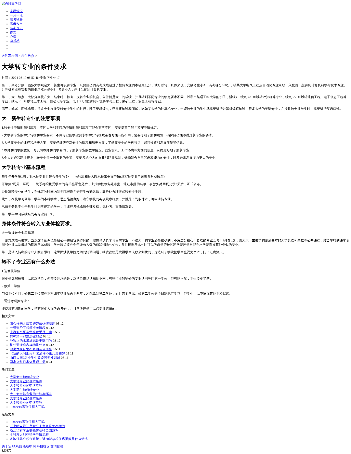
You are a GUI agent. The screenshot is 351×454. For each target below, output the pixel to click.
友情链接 (56, 446)
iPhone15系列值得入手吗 (27, 407)
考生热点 (27, 55)
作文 (13, 32)
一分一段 (16, 15)
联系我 (17, 446)
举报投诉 (43, 446)
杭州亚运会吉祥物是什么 (28, 345)
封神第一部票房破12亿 (26, 336)
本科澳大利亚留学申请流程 (29, 434)
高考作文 (16, 24)
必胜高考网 (10, 55)
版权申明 (29, 446)
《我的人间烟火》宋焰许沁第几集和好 (37, 353)
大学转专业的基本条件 (26, 381)
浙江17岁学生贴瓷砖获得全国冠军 (34, 430)
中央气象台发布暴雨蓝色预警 (31, 349)
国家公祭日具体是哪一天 (28, 362)
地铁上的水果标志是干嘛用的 (31, 340)
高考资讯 (16, 28)
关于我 (6, 446)
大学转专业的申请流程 (26, 385)
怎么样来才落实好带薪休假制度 (32, 323)
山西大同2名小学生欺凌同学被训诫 (35, 357)
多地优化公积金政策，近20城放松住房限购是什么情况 (49, 439)
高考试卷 (16, 19)
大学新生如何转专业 (24, 377)
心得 (13, 36)
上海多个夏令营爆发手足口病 (31, 332)
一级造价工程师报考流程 (28, 328)
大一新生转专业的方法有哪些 (31, 394)
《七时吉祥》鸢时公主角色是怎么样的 (37, 426)
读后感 (15, 41)
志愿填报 (16, 11)
